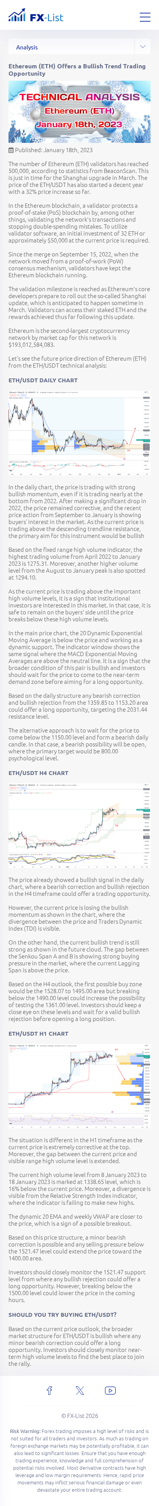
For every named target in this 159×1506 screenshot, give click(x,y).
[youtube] (110, 1390)
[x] (80, 1390)
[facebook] (49, 1390)
